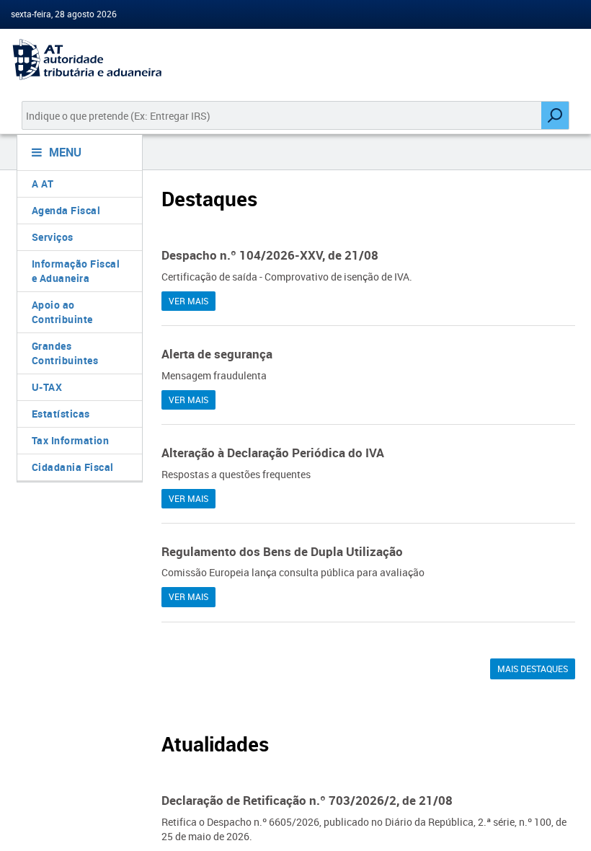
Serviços (53, 237)
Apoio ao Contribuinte (62, 312)
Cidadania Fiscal (73, 467)
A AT (43, 183)
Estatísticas (61, 413)
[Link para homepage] (74, 59)
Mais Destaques (532, 668)
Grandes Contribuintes (65, 353)
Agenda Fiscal (66, 210)
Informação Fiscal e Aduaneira (76, 271)
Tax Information (71, 440)
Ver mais (188, 301)
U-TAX (47, 387)
